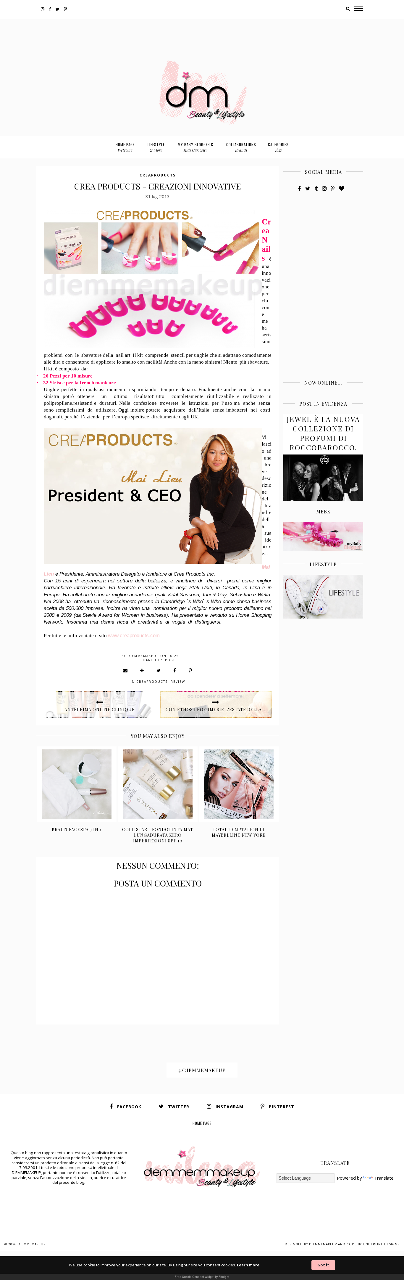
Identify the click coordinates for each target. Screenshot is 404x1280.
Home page (125, 147)
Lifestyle (156, 147)
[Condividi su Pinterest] (190, 670)
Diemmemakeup (32, 1244)
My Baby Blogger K (195, 147)
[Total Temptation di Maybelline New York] (239, 784)
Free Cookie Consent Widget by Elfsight (202, 1277)
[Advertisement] (202, 32)
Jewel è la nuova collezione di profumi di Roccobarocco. (323, 433)
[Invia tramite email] (125, 670)
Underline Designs (381, 1244)
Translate (384, 1178)
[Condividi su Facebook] (175, 670)
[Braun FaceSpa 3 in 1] (77, 784)
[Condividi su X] (159, 670)
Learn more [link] (248, 1265)
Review (178, 682)
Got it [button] (323, 1265)
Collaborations (241, 147)
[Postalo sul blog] (142, 670)
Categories (278, 147)
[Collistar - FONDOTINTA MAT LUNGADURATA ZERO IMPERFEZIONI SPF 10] (158, 784)
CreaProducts (158, 175)
